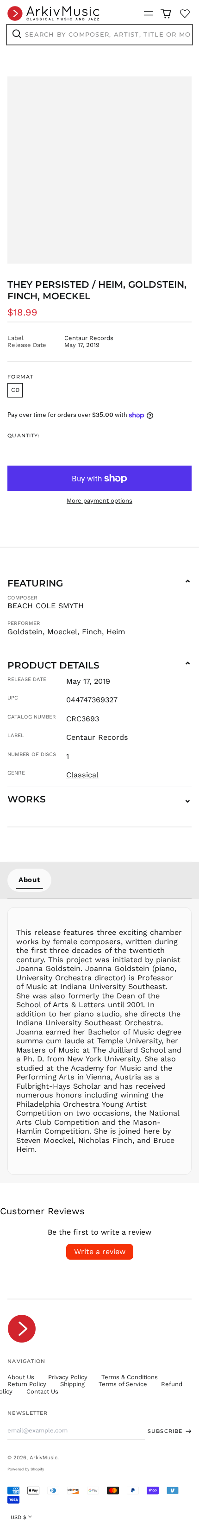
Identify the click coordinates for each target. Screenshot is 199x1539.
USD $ (18, 1517)
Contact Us (42, 1391)
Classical (82, 774)
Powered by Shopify (25, 1469)
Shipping (72, 1384)
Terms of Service (123, 1384)
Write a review (99, 1251)
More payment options (99, 500)
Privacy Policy (67, 1377)
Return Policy (26, 1384)
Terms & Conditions (129, 1377)
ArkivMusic (43, 1457)
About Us (20, 1377)
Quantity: (23, 436)
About (29, 880)
